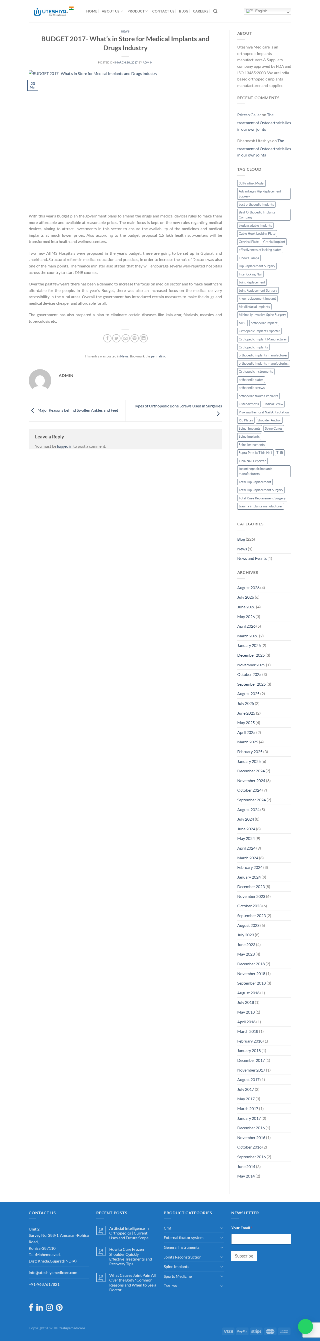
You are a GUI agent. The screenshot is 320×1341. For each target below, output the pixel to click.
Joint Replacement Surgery (258, 290)
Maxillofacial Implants (254, 307)
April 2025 (246, 732)
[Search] (215, 11)
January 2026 (249, 645)
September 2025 (251, 684)
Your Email (241, 1227)
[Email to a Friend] (126, 338)
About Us (111, 11)
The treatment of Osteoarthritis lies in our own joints (264, 121)
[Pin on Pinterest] (134, 338)
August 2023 (248, 925)
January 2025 (249, 761)
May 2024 (246, 838)
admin (147, 62)
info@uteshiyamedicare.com (53, 1272)
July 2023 (245, 934)
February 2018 (249, 1041)
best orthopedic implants (256, 204)
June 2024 (246, 828)
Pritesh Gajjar (249, 114)
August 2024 (248, 809)
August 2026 (248, 587)
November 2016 (251, 1137)
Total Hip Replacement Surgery (261, 490)
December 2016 (251, 1127)
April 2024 (246, 848)
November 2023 (251, 896)
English (260, 11)
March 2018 (247, 1031)
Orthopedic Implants (253, 347)
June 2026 (246, 606)
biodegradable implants (255, 225)
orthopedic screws (252, 388)
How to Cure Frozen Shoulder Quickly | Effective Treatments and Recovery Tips (130, 1256)
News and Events (252, 558)
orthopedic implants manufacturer (263, 355)
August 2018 (248, 992)
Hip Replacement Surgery (257, 266)
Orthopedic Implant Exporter (259, 331)
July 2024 (245, 819)
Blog (183, 11)
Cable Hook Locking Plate (257, 233)
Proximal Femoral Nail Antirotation (264, 412)
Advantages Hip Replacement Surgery (260, 193)
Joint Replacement (252, 282)
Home (91, 11)
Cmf (167, 1228)
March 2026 (247, 635)
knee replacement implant (257, 298)
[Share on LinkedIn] (144, 338)
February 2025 (249, 751)
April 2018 (246, 1021)
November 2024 (251, 780)
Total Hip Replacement (255, 482)
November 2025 (251, 664)
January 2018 (249, 1050)
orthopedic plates (251, 380)
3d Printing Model (251, 183)
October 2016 (249, 1147)
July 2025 (245, 703)
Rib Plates (246, 420)
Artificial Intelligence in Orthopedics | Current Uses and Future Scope (129, 1233)
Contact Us (163, 11)
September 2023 (251, 915)
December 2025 (251, 655)
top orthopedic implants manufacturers (255, 471)
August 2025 (248, 693)
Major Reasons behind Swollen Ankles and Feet (77, 410)
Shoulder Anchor (269, 420)
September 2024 (251, 799)
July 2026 (245, 597)
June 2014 (246, 1166)
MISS (242, 323)
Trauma (170, 1285)
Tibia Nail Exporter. (252, 461)
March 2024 (247, 857)
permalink (158, 356)
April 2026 (246, 626)
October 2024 (249, 790)
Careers (201, 11)
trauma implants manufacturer (260, 506)
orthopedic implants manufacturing (263, 363)
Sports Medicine (178, 1276)
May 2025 (246, 722)
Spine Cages (273, 428)
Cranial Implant (274, 242)
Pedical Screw (273, 404)
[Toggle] (222, 1228)
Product (136, 11)
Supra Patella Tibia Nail (255, 453)
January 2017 (249, 1118)
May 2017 (246, 1098)
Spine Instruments (252, 445)
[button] (305, 1326)
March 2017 (247, 1108)
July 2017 (245, 1089)
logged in (64, 446)
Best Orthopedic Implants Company (257, 214)
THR (279, 453)
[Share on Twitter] (116, 338)
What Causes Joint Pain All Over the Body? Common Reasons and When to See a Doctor (132, 1282)
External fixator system (184, 1237)
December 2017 (251, 1060)
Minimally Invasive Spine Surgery (262, 315)
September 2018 (251, 983)
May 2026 (246, 616)
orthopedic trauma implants (258, 396)
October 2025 (249, 674)
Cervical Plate (249, 242)
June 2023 (246, 944)
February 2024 (249, 867)
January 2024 (249, 877)
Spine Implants (249, 436)
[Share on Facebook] (107, 338)
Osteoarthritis (249, 404)
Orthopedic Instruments (256, 371)
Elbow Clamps (249, 258)
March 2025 (247, 741)
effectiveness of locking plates (260, 250)
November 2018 (251, 973)
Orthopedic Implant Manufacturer (263, 339)
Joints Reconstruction (183, 1257)
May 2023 (246, 954)
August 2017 (248, 1079)
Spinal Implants (249, 428)
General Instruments (182, 1247)
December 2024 (251, 770)
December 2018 (251, 963)
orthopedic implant (264, 323)
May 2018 (246, 1012)
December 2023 (251, 886)
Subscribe (244, 1256)
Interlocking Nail (250, 274)
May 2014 (246, 1176)
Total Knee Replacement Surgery (262, 498)
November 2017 (251, 1070)
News (125, 31)
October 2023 (249, 905)
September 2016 (251, 1156)
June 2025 (246, 713)
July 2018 (245, 1002)
